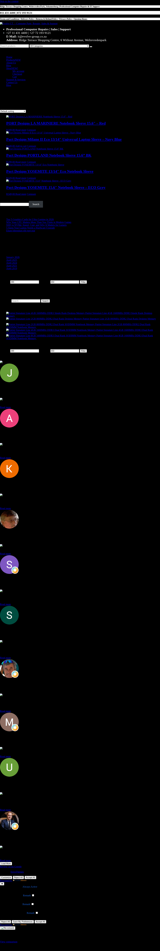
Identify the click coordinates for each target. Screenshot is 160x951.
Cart (14, 76)
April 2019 (11, 268)
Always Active (29, 886)
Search (3, 199)
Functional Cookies (12, 895)
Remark (27, 895)
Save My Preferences (23, 922)
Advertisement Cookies (14, 913)
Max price (45, 282)
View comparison (8, 941)
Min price (5, 282)
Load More (6, 863)
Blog (8, 65)
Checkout (17, 74)
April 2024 (11, 262)
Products (13, 60)
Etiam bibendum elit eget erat (20, 230)
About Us (11, 62)
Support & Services (15, 79)
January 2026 (13, 257)
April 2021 (11, 265)
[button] (80, 50)
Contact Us (11, 82)
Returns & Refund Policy (46, 19)
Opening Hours (80, 19)
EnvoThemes (17, 872)
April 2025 (11, 260)
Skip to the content (9, 1)
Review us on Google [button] (11, 866)
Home (9, 57)
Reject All (18, 877)
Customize (6, 877)
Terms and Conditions (9, 19)
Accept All (30, 877)
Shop (12, 68)
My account (18, 71)
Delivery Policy (28, 19)
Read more (20, 130)
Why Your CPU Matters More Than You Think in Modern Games (38, 222)
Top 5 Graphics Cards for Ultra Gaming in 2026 (30, 219)
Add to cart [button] (20, 146)
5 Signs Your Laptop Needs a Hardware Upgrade (30, 228)
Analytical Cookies (12, 904)
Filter (83, 282)
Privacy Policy (65, 19)
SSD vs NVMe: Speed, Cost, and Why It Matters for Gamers (36, 225)
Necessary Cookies (12, 886)
